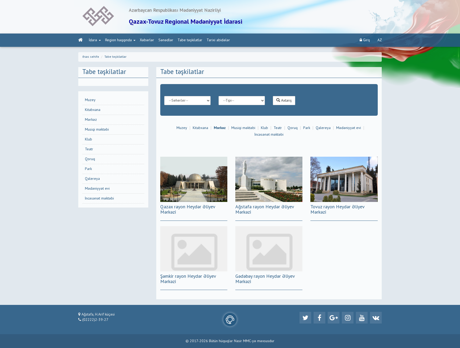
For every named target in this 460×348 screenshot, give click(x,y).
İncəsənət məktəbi (99, 198)
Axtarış (286, 100)
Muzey (90, 100)
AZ (379, 40)
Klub (88, 139)
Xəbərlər (147, 40)
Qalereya (92, 179)
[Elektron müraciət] (230, 319)
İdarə (93, 40)
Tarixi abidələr (218, 40)
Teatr (89, 149)
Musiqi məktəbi (97, 129)
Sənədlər (165, 40)
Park (88, 169)
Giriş (366, 40)
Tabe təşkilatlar (190, 40)
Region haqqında (118, 40)
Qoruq (90, 159)
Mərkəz (91, 120)
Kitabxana (92, 110)
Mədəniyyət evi (97, 188)
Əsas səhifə (90, 57)
